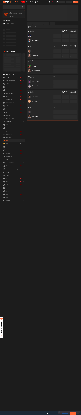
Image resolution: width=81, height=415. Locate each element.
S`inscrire (75, 1)
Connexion (68, 1)
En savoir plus (65, 413)
